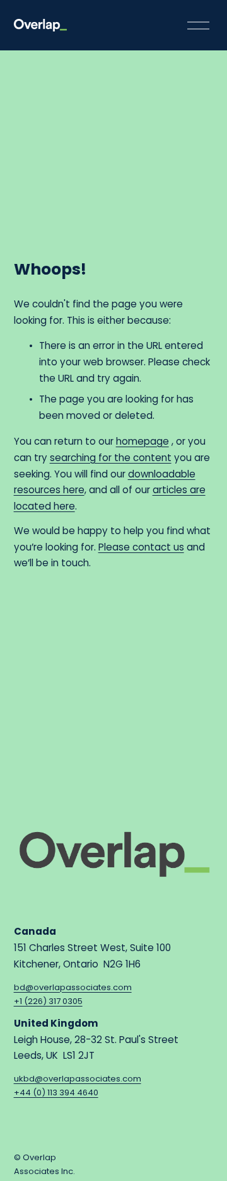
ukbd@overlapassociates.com (77, 1079)
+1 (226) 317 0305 (48, 1001)
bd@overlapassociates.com (73, 987)
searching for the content (111, 457)
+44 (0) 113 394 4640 (56, 1092)
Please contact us (141, 547)
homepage (142, 441)
